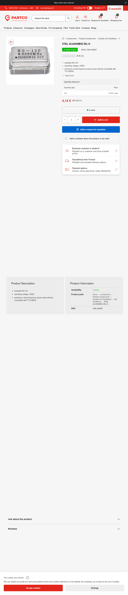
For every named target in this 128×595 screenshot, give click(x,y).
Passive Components (101, 296)
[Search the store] (68, 18)
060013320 (13, 8)
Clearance (17, 27)
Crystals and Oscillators (102, 299)
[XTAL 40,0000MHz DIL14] (30, 61)
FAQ (66, 27)
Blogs (93, 27)
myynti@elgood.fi (47, 8)
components (105, 294)
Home (95, 294)
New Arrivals (41, 27)
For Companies (55, 27)
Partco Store (74, 27)
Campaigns (29, 27)
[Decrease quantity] (65, 120)
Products (8, 27)
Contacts (86, 27)
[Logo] (16, 18)
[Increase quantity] (78, 120)
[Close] (125, 2)
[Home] (63, 38)
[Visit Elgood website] (115, 8)
